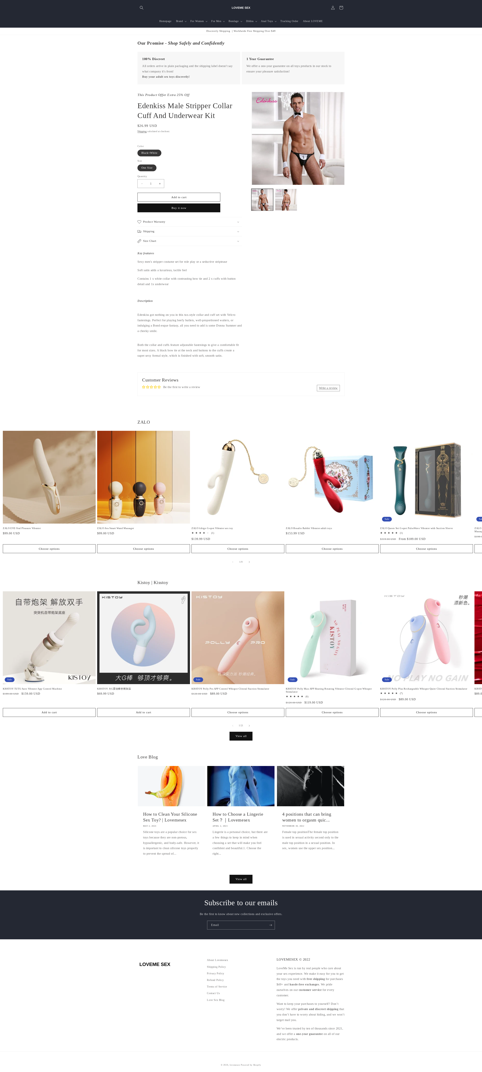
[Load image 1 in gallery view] (262, 200)
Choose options (49, 548)
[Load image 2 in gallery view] (286, 200)
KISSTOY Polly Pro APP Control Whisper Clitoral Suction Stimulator (230, 688)
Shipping (142, 131)
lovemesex (235, 1065)
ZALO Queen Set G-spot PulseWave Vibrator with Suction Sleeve (416, 528)
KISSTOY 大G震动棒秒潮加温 (114, 688)
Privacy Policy (215, 973)
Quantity (142, 176)
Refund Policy (215, 979)
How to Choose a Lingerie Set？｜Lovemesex (238, 817)
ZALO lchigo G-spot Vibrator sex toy (212, 528)
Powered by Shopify (251, 1065)
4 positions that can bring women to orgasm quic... (306, 817)
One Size (147, 167)
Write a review (328, 388)
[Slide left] (233, 562)
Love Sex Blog (215, 999)
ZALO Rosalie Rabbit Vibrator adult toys (309, 528)
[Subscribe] (270, 925)
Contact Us (213, 993)
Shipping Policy (216, 966)
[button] (141, 8)
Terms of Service (217, 986)
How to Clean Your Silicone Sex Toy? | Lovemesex (170, 817)
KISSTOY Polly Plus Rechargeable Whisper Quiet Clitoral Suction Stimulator (423, 688)
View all (241, 736)
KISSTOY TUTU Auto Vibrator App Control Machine (32, 688)
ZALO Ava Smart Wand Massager (115, 528)
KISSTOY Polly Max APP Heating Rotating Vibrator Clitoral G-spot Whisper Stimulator (329, 690)
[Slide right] (249, 562)
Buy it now (179, 207)
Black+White (149, 153)
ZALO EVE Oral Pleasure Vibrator (22, 528)
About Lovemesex (217, 960)
